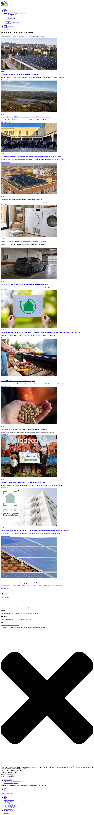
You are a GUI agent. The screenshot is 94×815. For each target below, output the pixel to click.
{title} (5, 788)
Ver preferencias (23, 785)
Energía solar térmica (11, 807)
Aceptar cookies (4, 785)
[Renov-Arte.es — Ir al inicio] (47, 4)
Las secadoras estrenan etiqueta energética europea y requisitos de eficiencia (23, 241)
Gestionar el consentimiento (7, 793)
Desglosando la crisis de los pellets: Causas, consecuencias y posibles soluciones (24, 429)
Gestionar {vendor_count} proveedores (13, 781)
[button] (47, 698)
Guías (5, 613)
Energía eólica (9, 804)
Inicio (5, 796)
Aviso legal (14, 619)
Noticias (2, 613)
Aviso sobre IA (29, 619)
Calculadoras (35, 613)
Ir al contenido (4, 1)
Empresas (6, 811)
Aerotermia (9, 801)
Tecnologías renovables (9, 800)
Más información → (5, 79)
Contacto (10, 619)
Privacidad (19, 619)
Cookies (24, 619)
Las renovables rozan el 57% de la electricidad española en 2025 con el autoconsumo (26, 117)
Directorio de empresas (6, 625)
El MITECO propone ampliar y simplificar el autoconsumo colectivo (21, 199)
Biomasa (8, 802)
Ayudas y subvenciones (26, 613)
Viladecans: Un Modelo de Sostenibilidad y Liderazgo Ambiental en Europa (23, 482)
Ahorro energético (17, 613)
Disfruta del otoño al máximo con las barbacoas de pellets (18, 381)
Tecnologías (10, 613)
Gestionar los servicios (9, 780)
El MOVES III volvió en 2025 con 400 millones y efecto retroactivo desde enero (24, 284)
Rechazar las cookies (14, 785)
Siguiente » (6, 597)
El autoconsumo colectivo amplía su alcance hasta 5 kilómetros (19, 74)
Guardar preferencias (33, 785)
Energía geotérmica (10, 805)
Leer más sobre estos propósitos (11, 783)
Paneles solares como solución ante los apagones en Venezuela (19, 583)
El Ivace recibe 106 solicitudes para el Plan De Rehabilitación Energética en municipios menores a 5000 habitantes (35, 530)
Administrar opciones (8, 779)
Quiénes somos (4, 619)
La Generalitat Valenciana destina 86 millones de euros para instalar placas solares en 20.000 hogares (31, 156)
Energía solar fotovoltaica (12, 806)
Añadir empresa (15, 625)
